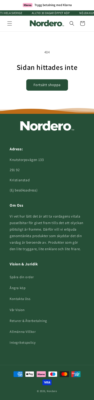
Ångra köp (18, 288)
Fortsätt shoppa (47, 84)
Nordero (52, 391)
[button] (9, 23)
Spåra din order (22, 277)
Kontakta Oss (20, 299)
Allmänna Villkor (23, 331)
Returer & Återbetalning (28, 321)
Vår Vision (17, 310)
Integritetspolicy (22, 342)
